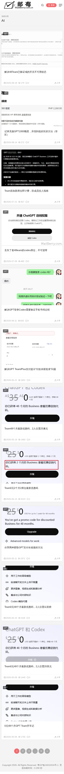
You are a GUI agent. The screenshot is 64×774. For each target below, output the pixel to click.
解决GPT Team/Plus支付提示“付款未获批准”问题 (30, 369)
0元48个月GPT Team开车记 (19, 726)
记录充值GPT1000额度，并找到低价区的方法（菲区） (31, 133)
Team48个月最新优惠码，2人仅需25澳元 (26, 428)
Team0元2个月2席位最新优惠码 (21, 488)
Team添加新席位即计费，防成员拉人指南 (26, 191)
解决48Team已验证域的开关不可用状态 (25, 72)
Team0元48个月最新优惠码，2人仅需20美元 (28, 666)
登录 (52, 5)
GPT (5, 34)
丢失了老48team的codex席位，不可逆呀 (25, 250)
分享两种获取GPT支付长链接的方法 (23, 547)
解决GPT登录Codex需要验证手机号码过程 (27, 309)
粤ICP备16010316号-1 (47, 765)
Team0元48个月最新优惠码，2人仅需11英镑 (27, 607)
